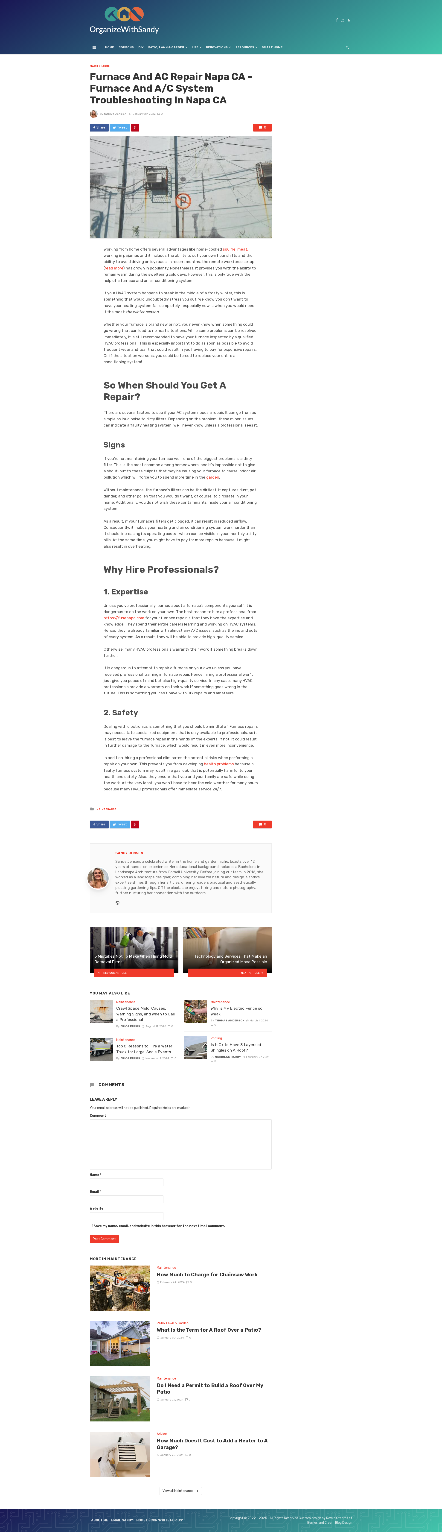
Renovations (217, 47)
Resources (245, 47)
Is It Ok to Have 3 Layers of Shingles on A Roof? (236, 1047)
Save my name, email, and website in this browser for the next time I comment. (159, 1226)
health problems (219, 764)
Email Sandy (122, 1520)
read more (114, 268)
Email (95, 1192)
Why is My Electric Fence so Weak (236, 1011)
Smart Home (272, 47)
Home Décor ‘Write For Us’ (159, 1520)
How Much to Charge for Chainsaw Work (207, 1275)
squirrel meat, (235, 249)
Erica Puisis (130, 1026)
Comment (98, 1116)
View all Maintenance (178, 1491)
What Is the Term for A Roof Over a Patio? (209, 1330)
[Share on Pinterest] (135, 128)
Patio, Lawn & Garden (166, 47)
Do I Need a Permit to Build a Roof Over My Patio (210, 1389)
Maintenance (100, 66)
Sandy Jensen (115, 113)
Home (109, 47)
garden (212, 477)
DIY (141, 47)
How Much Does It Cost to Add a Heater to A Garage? (212, 1444)
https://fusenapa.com (124, 618)
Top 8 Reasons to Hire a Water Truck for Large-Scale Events (144, 1049)
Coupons (126, 47)
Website (96, 1208)
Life (195, 47)
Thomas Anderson (229, 1020)
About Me (99, 1520)
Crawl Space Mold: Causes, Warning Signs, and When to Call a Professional (145, 1014)
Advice (162, 1434)
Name (95, 1175)
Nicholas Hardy (228, 1056)
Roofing (216, 1038)
